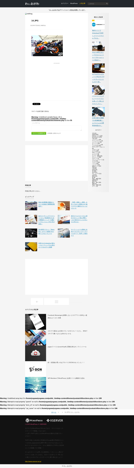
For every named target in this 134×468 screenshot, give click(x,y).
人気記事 (82, 3)
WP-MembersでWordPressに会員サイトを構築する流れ (66, 378)
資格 (93, 183)
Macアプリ (95, 152)
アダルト (94, 149)
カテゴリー (64, 3)
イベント (94, 153)
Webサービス (96, 136)
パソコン (94, 165)
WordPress (74, 3)
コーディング (96, 142)
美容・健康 (95, 178)
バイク (94, 163)
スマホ (94, 161)
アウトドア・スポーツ (98, 147)
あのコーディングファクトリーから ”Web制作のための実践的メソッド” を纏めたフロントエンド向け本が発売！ (46, 220)
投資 (93, 170)
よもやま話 (95, 146)
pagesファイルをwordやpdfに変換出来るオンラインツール (67, 347)
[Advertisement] (56, 79)
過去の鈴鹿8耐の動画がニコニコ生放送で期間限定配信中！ (46, 204)
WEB (93, 134)
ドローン (94, 162)
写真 (93, 167)
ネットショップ (96, 144)
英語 (93, 181)
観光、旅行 (95, 182)
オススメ (94, 154)
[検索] (107, 3)
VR (93, 133)
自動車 (94, 180)
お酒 (93, 175)
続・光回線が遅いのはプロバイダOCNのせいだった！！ (66, 362)
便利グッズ (95, 166)
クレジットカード (97, 159)
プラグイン (95, 139)
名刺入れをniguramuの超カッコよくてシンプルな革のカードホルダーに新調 (46, 245)
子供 (93, 168)
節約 (93, 176)
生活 (93, 172)
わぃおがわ (32, 3)
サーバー (94, 143)
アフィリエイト (96, 141)
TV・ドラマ (95, 173)
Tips (93, 138)
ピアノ (94, 186)
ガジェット (95, 157)
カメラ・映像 (96, 156)
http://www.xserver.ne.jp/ (33, 461)
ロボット (94, 158)
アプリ (94, 151)
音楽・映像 (95, 185)
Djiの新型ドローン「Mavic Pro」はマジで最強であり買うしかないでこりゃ (46, 231)
